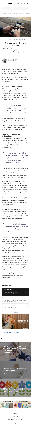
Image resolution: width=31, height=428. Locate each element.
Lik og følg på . (10, 332)
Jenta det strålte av (10, 307)
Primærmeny (3, 3)
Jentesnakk (16, 39)
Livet (9, 13)
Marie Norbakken (12, 59)
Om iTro (15, 416)
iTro (10, 3)
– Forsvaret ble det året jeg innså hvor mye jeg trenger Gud (15, 300)
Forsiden (15, 413)
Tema (4, 13)
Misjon (21, 13)
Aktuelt (27, 13)
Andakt (15, 13)
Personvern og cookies (15, 419)
